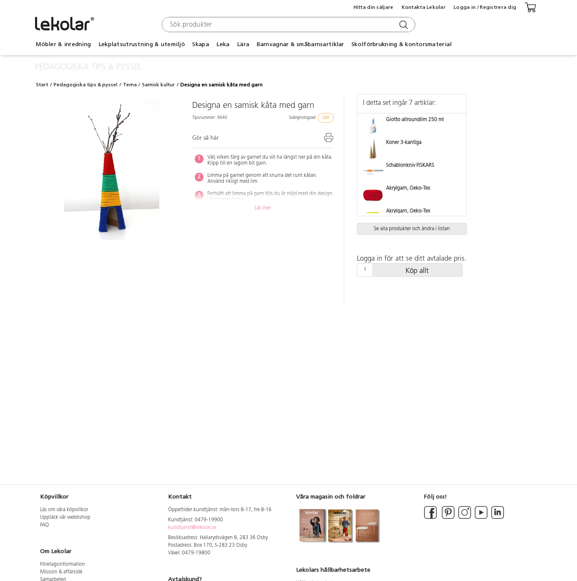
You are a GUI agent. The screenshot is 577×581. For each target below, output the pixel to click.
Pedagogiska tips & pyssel (85, 85)
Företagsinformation (62, 564)
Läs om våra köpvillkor (64, 509)
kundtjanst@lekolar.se (192, 527)
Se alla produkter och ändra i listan (412, 228)
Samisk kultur (158, 85)
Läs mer (263, 208)
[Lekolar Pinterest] (448, 517)
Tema (130, 85)
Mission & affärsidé (61, 572)
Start (42, 85)
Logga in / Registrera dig (485, 7)
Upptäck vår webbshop (65, 517)
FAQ (44, 525)
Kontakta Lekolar (424, 7)
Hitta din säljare (374, 7)
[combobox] (287, 24)
